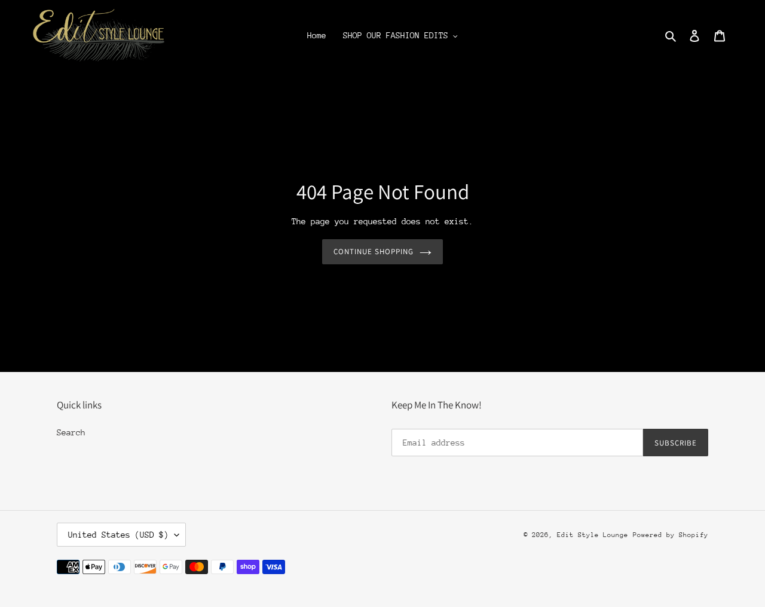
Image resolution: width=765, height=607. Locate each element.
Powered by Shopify (670, 535)
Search (71, 432)
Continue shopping (373, 251)
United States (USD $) (118, 534)
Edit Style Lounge (592, 535)
